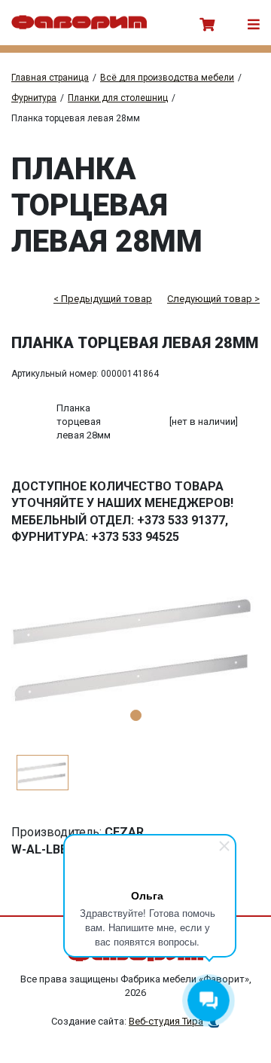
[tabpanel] (135, 649)
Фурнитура (33, 98)
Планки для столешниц (118, 98)
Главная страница (50, 77)
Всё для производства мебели (167, 77)
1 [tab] (136, 715)
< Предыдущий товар (102, 298)
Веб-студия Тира (166, 1021)
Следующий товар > (213, 298)
